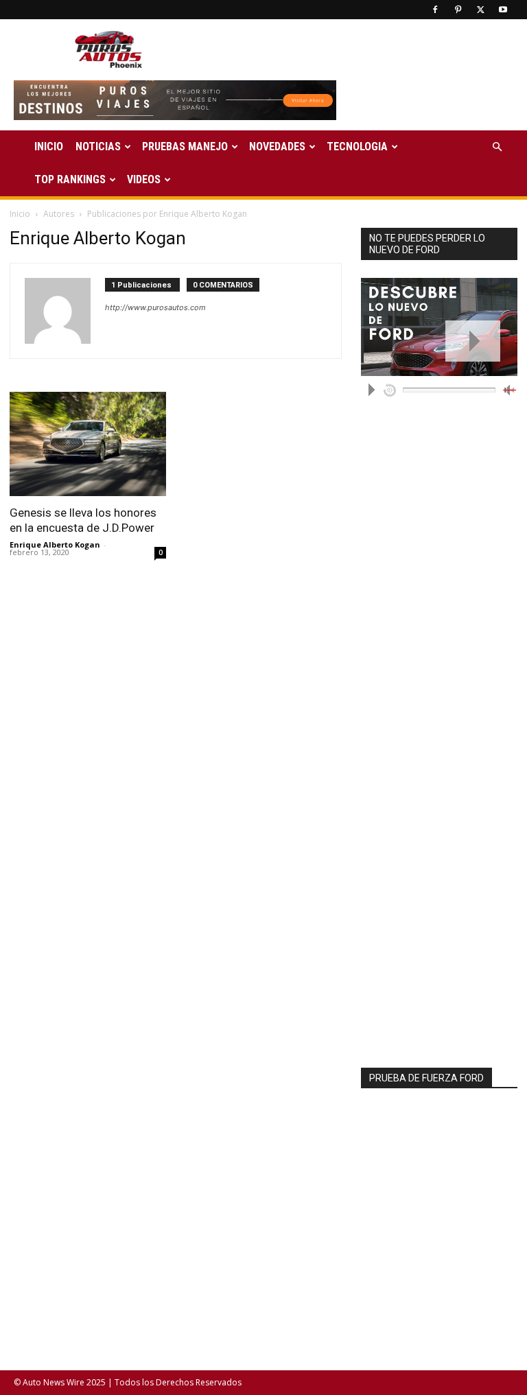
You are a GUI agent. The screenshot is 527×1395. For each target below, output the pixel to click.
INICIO (48, 146)
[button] (496, 147)
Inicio (20, 214)
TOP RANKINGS (70, 179)
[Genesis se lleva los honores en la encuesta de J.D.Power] (88, 444)
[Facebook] (435, 9)
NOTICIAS (98, 146)
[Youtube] (503, 9)
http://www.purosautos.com (155, 307)
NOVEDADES (277, 146)
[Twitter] (480, 9)
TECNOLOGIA (357, 146)
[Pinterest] (457, 9)
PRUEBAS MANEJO (185, 146)
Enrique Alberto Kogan (55, 544)
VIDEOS (144, 179)
